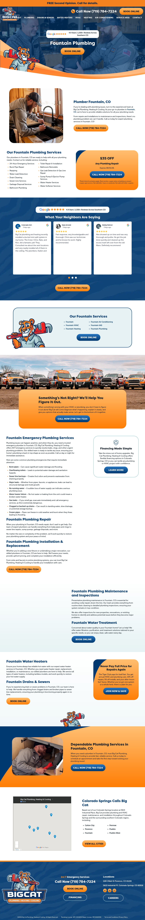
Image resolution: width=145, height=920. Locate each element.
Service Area (123, 18)
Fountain (69, 322)
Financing (75, 897)
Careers (113, 898)
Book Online (131, 11)
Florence (88, 829)
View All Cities (94, 843)
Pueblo (112, 829)
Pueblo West (114, 833)
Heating (88, 18)
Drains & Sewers (45, 18)
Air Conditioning (104, 18)
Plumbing (29, 18)
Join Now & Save (116, 691)
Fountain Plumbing (99, 329)
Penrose (112, 825)
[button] (69, 277)
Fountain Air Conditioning (102, 322)
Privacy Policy (123, 917)
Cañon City (89, 825)
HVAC (78, 18)
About (17, 18)
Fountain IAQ (96, 325)
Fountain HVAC (72, 325)
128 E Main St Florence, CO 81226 (117, 881)
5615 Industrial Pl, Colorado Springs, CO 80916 (123, 886)
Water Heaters (64, 18)
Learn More (116, 470)
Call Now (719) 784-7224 (96, 11)
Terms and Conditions (111, 917)
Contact (137, 18)
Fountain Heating (73, 329)
